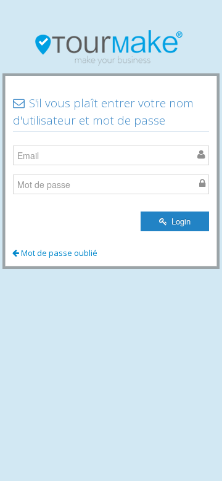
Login (180, 221)
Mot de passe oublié (58, 252)
